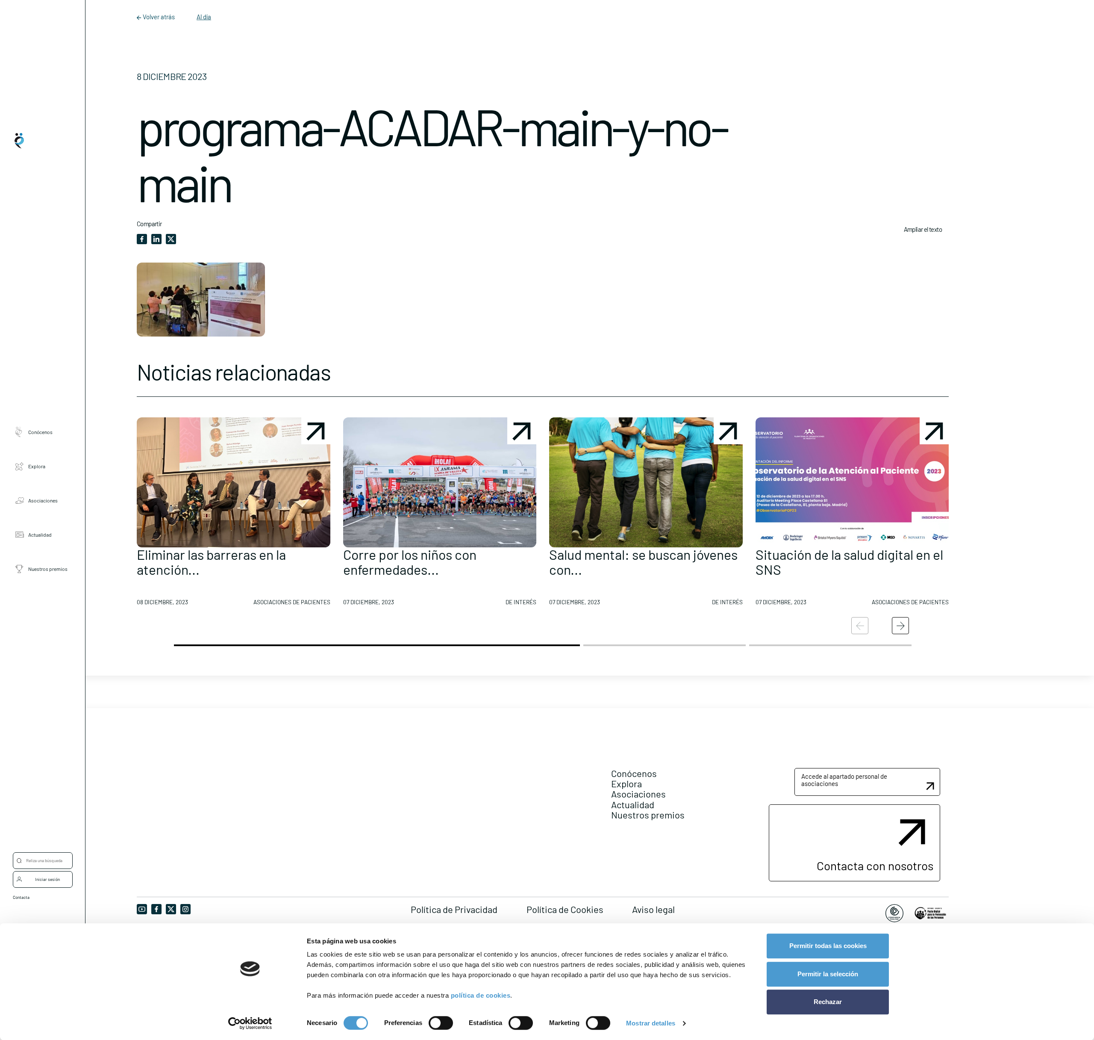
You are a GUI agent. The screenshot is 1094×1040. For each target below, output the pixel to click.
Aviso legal (653, 909)
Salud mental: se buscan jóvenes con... (643, 561)
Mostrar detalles (650, 1023)
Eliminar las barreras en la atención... (211, 561)
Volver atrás (158, 17)
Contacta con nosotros (875, 865)
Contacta (21, 897)
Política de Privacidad (454, 909)
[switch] (441, 1023)
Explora (36, 466)
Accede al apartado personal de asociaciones (844, 779)
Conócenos (40, 431)
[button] (233, 514)
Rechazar (828, 1001)
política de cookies (481, 995)
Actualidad (40, 534)
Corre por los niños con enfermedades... (409, 561)
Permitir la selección (827, 974)
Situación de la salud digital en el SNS (849, 561)
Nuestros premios (48, 568)
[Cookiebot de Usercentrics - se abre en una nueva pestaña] (250, 1023)
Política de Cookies (564, 909)
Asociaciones (43, 500)
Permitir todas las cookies (828, 945)
